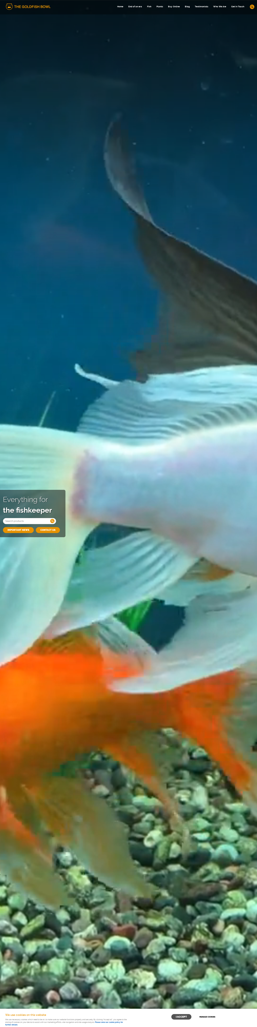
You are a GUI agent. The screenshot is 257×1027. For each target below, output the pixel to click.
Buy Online (174, 6)
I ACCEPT (181, 1016)
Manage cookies (207, 1017)
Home (120, 6)
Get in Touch (237, 6)
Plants (159, 6)
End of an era (135, 6)
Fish (149, 6)
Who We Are (219, 6)
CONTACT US (47, 530)
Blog (187, 6)
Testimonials (201, 6)
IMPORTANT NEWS (18, 530)
